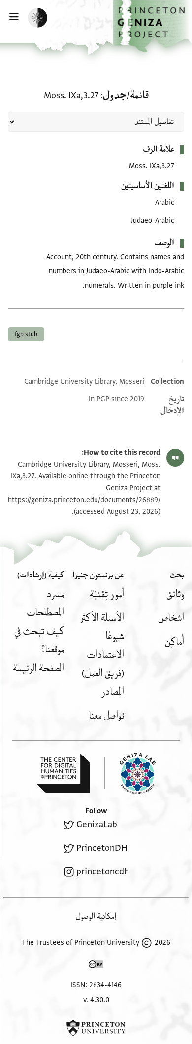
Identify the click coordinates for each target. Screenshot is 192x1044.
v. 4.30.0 (96, 1000)
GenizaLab (96, 824)
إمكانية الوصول (96, 916)
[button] (152, 26)
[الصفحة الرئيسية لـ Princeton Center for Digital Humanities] (63, 773)
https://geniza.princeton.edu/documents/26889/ (84, 499)
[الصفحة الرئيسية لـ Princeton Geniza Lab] (130, 773)
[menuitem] (175, 594)
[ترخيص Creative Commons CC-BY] (96, 966)
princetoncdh (102, 871)
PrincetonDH (102, 848)
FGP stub (26, 334)
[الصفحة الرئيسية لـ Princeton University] (96, 1027)
